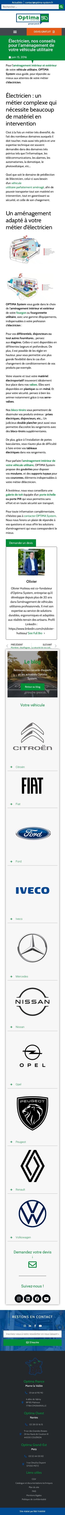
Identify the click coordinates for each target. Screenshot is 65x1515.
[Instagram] (19, 1298)
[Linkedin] (28, 1298)
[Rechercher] (61, 6)
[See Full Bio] (44, 633)
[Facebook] (37, 1298)
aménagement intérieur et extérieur (35, 65)
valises (33, 384)
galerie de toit (14, 494)
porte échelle (48, 494)
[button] (15, 31)
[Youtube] (46, 1298)
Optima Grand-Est (34, 1445)
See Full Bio (35, 633)
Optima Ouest (34, 1413)
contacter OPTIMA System (40, 516)
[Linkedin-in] (30, 1326)
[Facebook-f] (35, 1326)
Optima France (34, 1381)
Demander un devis (21, 543)
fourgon (21, 312)
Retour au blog (32, 686)
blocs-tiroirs (18, 410)
